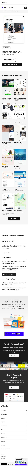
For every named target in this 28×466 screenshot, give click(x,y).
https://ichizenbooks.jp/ (19, 190)
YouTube (3, 458)
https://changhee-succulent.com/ (5, 168)
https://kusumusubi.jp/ (18, 143)
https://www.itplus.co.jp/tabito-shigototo (8, 214)
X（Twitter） (3, 456)
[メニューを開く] (25, 3)
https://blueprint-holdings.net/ (17, 168)
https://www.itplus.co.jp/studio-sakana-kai (20, 100)
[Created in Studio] (4, 464)
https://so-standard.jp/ (6, 122)
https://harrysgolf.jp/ (6, 99)
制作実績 (6, 11)
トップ (3, 11)
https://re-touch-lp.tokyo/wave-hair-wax (7, 146)
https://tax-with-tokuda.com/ (20, 211)
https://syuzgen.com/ (18, 122)
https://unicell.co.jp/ (6, 190)
